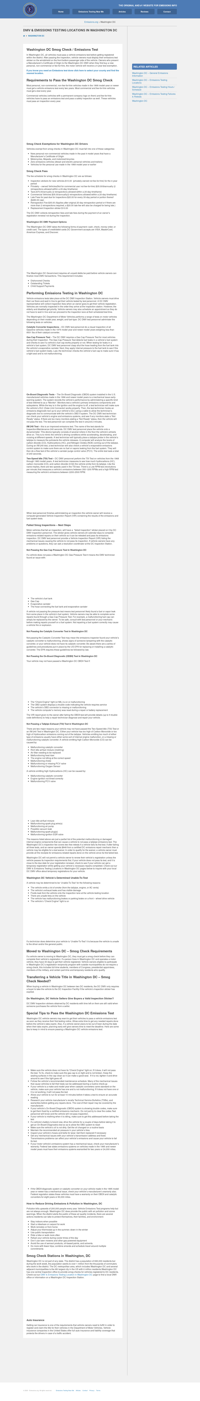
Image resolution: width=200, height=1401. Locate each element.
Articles (122, 11)
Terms (98, 1390)
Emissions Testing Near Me (91, 11)
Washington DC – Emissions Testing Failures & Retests (154, 95)
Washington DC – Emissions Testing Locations (149, 81)
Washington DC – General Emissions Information (150, 74)
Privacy (91, 1390)
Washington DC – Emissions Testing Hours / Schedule (153, 88)
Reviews (144, 11)
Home (61, 11)
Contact (167, 11)
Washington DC (36, 35)
